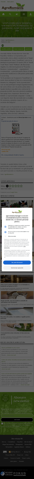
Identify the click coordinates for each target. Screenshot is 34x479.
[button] (17, 236)
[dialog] (17, 239)
